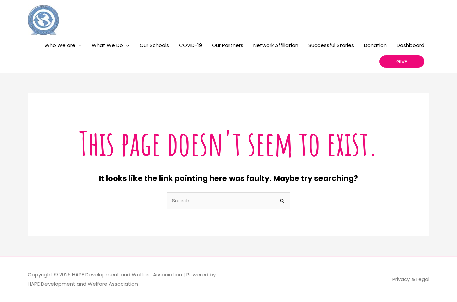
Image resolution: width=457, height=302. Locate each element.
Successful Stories (331, 45)
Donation (375, 45)
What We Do (107, 45)
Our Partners (227, 45)
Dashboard (410, 45)
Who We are (59, 45)
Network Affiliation (275, 45)
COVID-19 (190, 45)
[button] (401, 61)
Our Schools (154, 45)
